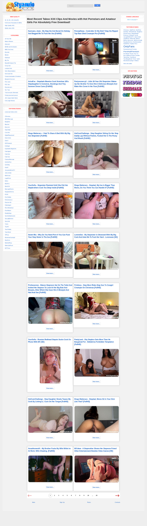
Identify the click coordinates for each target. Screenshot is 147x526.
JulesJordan (8, 172)
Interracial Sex (9, 73)
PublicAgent (8, 205)
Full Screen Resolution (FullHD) (13, 22)
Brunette (7, 52)
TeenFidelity (8, 229)
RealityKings (8, 213)
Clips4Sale (7, 129)
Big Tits (7, 60)
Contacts (117, 502)
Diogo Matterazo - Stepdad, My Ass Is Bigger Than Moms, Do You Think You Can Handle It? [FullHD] (94, 186)
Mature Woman (9, 41)
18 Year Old (8, 38)
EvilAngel (7, 146)
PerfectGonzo (8, 199)
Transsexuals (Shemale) (11, 92)
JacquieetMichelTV (10, 170)
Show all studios (127, 63)
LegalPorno (8, 178)
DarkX (6, 140)
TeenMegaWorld (127, 59)
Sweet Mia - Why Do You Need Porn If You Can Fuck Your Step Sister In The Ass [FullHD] (49, 236)
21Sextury (7, 116)
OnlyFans (129, 46)
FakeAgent (8, 151)
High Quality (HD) (9, 25)
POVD (6, 194)
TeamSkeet (8, 232)
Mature (138, 38)
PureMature (8, 210)
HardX (6, 167)
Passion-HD (8, 202)
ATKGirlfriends (132, 31)
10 (88, 495)
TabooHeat (126, 57)
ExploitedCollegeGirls (10, 148)
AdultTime (138, 30)
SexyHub (7, 221)
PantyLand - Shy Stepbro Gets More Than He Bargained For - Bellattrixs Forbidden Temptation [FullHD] (94, 341)
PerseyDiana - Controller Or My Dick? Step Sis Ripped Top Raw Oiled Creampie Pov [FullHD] (96, 32)
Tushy (6, 224)
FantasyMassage (9, 159)
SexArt (133, 55)
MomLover (130, 40)
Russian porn (8, 87)
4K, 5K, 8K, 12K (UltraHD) (12, 20)
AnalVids (125, 31)
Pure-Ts (136, 53)
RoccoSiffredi (127, 55)
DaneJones (8, 138)
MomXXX (7, 186)
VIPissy (7, 234)
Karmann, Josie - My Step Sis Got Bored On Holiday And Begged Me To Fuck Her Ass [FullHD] (49, 32)
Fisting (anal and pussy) (11, 95)
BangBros (7, 121)
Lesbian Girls (8, 68)
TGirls (134, 59)
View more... (50, 71)
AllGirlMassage (9, 119)
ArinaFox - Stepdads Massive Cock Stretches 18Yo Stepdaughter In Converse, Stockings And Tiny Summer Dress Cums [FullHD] (48, 83)
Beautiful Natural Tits (10, 63)
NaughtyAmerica (9, 191)
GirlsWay (7, 164)
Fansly (136, 35)
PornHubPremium (131, 51)
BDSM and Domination (11, 46)
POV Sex (7, 84)
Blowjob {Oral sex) (10, 79)
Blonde (7, 55)
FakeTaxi (7, 156)
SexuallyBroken (9, 218)
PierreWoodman (9, 207)
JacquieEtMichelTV (128, 37)
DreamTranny (127, 33)
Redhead (7, 57)
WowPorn (7, 240)
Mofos (6, 181)
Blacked (7, 124)
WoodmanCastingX (10, 237)
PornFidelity (8, 197)
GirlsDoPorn (8, 162)
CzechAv (7, 132)
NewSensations (137, 42)
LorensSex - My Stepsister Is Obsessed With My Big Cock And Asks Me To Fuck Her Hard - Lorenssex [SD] (96, 236)
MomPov (7, 183)
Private (131, 53)
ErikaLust (125, 35)
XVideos (136, 60)
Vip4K (138, 59)
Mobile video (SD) (9, 28)
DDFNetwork (8, 143)
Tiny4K (7, 226)
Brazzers (7, 127)
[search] (97, 5)
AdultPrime (132, 30)
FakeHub (7, 154)
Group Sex (8, 65)
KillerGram (7, 175)
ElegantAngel (135, 33)
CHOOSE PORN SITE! (11, 112)
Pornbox (134, 49)
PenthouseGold (127, 49)
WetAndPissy (8, 243)
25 (96, 495)
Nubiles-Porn (133, 43)
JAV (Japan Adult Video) (11, 98)
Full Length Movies (10, 100)
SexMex (137, 55)
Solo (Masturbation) (10, 71)
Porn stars (7, 81)
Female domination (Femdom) (13, 76)
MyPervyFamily (138, 40)
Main (33, 502)
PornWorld (126, 53)
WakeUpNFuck (9, 245)
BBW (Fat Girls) (9, 49)
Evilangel (131, 35)
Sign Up (62, 502)
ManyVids (132, 38)
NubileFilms (126, 43)
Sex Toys (7, 90)
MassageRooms (9, 189)
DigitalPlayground (9, 135)
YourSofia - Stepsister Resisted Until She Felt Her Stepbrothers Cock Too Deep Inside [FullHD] (48, 186)
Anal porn (7, 44)
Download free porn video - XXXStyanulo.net (23, 6)
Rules (89, 502)
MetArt (125, 40)
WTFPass (7, 248)
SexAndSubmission (10, 216)
